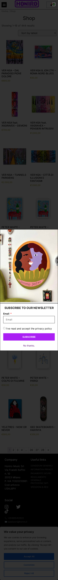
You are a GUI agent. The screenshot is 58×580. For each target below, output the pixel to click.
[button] (54, 4)
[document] (29, 290)
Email (6, 314)
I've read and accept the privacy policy (29, 328)
